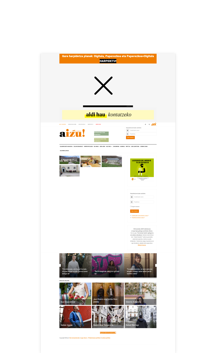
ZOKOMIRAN (116, 146)
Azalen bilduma (72, 124)
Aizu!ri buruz (82, 124)
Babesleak (98, 124)
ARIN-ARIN (102, 146)
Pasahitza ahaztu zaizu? (138, 218)
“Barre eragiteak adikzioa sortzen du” (106, 272)
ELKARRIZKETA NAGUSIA (66, 146)
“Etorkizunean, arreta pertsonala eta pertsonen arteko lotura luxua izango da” (74, 271)
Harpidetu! (90, 124)
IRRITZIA (128, 146)
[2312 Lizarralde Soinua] (142, 169)
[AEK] (154, 124)
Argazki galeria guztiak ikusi (107, 333)
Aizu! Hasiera (62, 124)
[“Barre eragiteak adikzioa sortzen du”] (108, 265)
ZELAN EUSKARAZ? (78, 146)
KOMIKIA (122, 146)
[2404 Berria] (108, 115)
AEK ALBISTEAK (135, 146)
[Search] (149, 124)
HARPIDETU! (108, 61)
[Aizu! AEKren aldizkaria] (72, 133)
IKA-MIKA (96, 146)
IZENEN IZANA (143, 146)
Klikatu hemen (142, 245)
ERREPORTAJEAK (88, 146)
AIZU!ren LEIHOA (64, 150)
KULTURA (108, 146)
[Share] (145, 124)
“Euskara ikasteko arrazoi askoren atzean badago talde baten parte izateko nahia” (139, 271)
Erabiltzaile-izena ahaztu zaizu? (140, 216)
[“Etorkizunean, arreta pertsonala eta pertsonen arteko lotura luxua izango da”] (75, 265)
